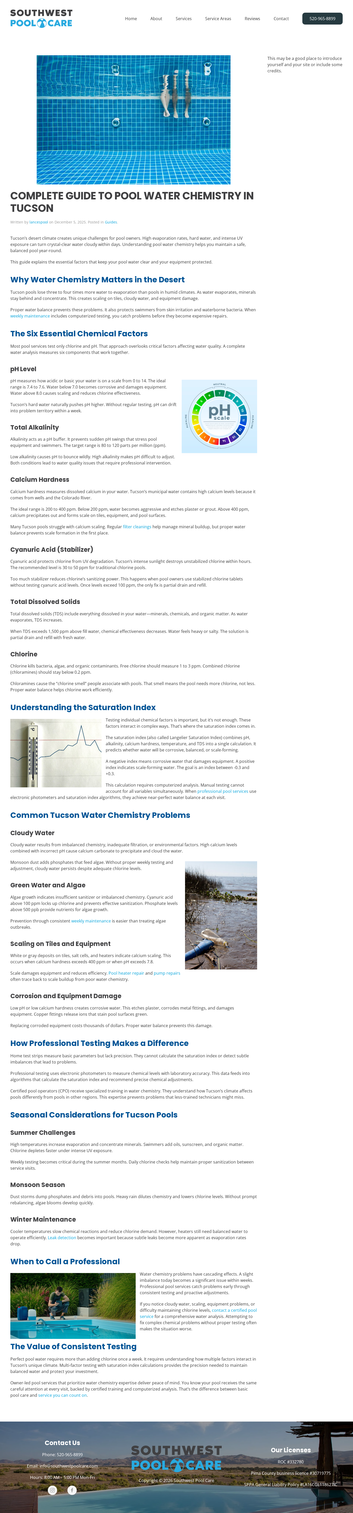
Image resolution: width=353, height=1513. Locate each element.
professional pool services (222, 791)
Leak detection (62, 1237)
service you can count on (62, 1395)
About (156, 18)
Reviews (252, 18)
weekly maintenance (30, 316)
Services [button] (184, 18)
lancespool (38, 222)
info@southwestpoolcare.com (69, 1466)
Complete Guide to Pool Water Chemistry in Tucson (132, 202)
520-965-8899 (322, 18)
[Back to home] (41, 18)
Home (131, 18)
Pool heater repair (126, 973)
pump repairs (167, 973)
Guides (111, 222)
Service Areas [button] (218, 18)
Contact (281, 18)
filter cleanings (137, 527)
